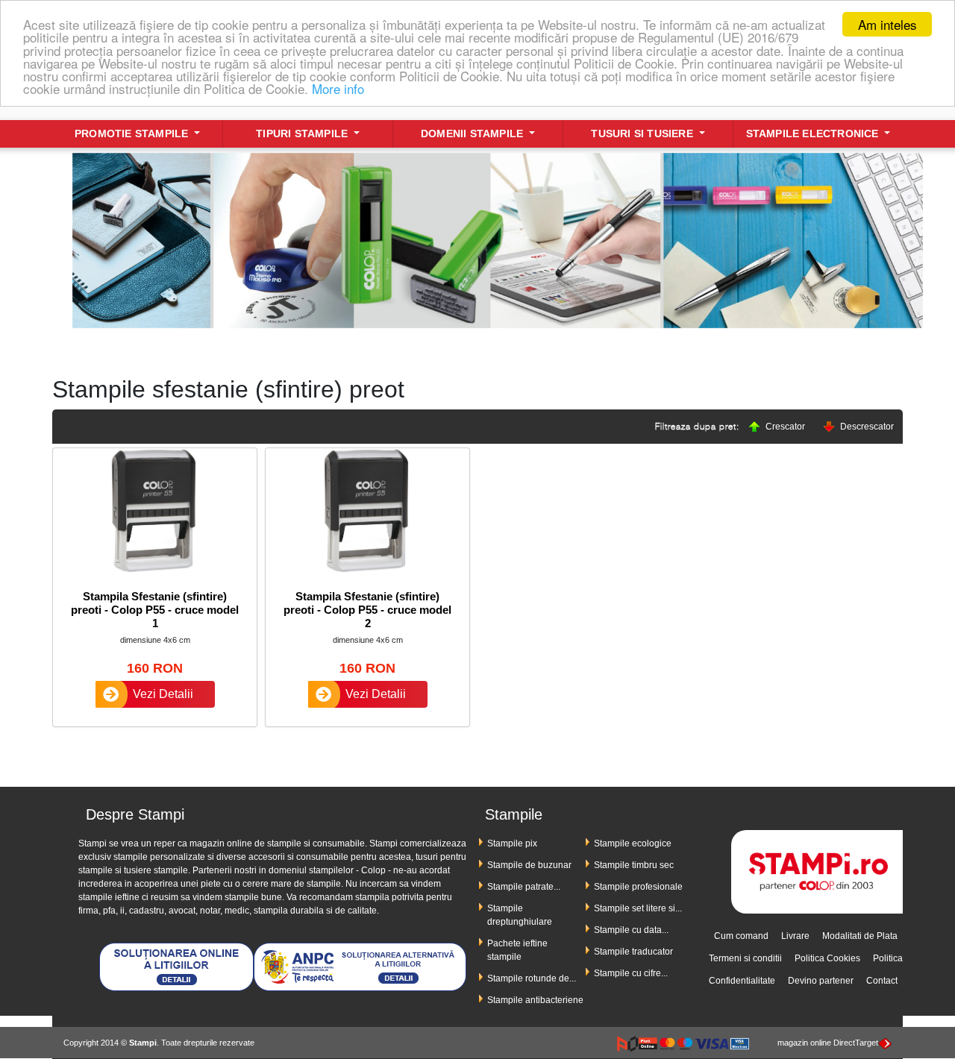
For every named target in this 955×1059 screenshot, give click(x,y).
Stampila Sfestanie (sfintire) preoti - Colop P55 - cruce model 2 (367, 609)
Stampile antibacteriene (535, 1000)
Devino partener (821, 980)
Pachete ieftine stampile (517, 950)
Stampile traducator (633, 951)
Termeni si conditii (745, 958)
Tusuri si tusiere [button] (643, 133)
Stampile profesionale (638, 887)
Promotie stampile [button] (133, 133)
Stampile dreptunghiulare (519, 915)
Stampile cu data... (631, 930)
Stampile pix (512, 843)
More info (338, 88)
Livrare (795, 936)
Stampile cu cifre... (631, 973)
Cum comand (741, 936)
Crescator (785, 426)
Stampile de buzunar (529, 865)
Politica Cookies (827, 958)
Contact (882, 980)
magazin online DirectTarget (827, 1042)
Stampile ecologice (632, 843)
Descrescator (867, 426)
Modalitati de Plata (860, 936)
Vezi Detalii (163, 694)
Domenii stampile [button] (473, 133)
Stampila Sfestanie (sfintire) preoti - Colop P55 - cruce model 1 (155, 609)
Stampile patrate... (523, 887)
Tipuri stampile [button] (303, 133)
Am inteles (887, 24)
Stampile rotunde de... (531, 978)
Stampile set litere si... (638, 908)
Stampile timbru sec (634, 865)
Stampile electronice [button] (814, 133)
